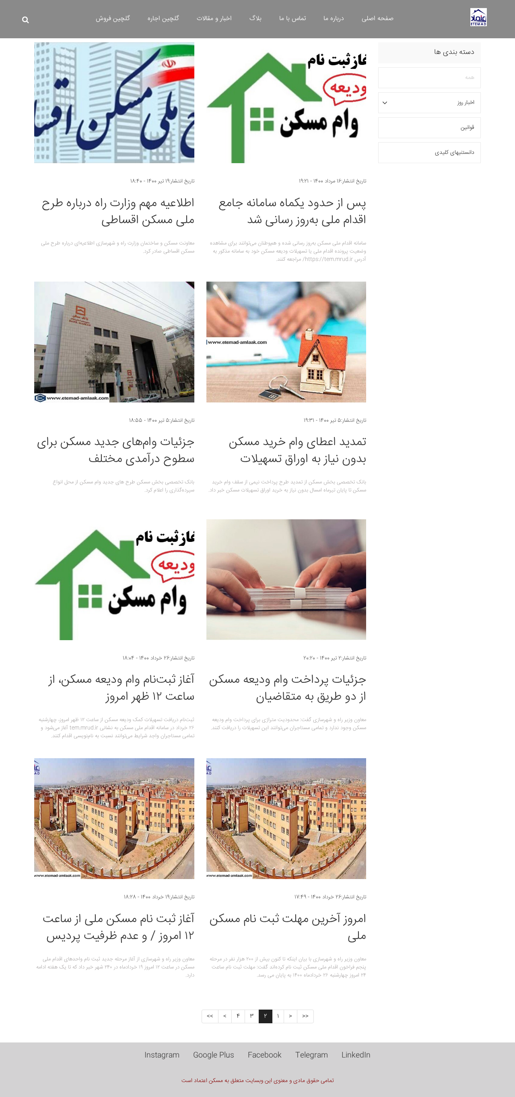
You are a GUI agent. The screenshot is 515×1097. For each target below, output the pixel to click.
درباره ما (333, 19)
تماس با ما (292, 19)
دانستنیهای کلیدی (454, 152)
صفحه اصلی (377, 19)
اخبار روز (465, 102)
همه (469, 77)
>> (210, 1016)
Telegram (311, 1055)
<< (305, 1016)
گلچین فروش (113, 19)
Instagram (161, 1055)
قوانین (467, 127)
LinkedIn (356, 1055)
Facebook (265, 1055)
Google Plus (213, 1055)
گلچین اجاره (163, 19)
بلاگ (255, 19)
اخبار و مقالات (214, 19)
